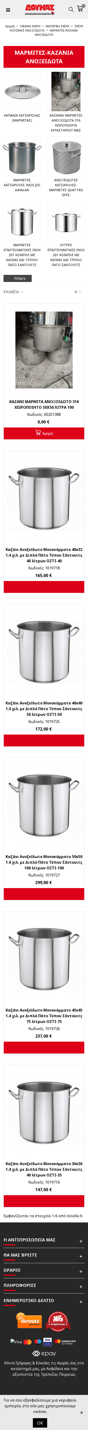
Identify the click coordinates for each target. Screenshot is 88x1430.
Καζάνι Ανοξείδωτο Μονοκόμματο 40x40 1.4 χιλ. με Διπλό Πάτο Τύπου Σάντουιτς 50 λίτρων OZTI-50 (44, 708)
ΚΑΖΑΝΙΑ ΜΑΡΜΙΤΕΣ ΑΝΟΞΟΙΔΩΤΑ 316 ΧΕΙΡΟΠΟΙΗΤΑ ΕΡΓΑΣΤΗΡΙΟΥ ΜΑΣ (66, 122)
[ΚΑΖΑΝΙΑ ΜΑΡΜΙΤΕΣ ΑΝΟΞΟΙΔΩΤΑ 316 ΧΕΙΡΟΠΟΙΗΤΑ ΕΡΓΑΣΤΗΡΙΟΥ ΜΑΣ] (66, 91)
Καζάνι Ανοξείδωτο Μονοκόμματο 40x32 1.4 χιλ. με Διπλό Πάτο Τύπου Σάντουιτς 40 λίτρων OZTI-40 (44, 555)
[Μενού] (8, 9)
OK (40, 1423)
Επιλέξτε (12, 291)
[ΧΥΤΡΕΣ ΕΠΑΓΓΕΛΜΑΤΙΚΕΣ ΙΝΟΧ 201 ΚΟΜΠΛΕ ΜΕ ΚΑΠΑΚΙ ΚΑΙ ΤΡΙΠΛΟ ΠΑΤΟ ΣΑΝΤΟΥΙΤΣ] (66, 221)
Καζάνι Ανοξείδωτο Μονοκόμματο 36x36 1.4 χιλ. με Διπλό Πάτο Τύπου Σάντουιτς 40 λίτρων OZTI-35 (44, 1169)
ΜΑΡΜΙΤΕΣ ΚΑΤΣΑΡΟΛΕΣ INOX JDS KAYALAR (22, 185)
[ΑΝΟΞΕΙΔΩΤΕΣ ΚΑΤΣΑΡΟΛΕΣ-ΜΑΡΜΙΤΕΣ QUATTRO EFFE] (66, 156)
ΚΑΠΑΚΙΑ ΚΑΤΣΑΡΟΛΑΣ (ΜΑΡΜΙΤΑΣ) (22, 118)
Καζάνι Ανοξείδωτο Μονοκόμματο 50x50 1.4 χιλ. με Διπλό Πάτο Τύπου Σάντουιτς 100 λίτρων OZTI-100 (44, 862)
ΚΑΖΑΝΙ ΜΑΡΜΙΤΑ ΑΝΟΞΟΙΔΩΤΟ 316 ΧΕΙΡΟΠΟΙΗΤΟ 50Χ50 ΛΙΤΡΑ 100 (44, 404)
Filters (20, 278)
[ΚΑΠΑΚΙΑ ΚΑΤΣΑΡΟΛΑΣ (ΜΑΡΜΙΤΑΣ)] (22, 91)
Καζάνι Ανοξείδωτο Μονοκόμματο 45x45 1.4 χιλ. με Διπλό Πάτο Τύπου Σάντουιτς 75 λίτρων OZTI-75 (44, 1016)
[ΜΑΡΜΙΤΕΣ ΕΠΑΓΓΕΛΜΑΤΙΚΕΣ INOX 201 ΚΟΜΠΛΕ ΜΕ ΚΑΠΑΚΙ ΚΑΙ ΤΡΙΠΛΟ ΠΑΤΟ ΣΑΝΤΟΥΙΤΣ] (22, 221)
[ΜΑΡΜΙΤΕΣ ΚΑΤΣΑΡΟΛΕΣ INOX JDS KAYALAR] (22, 156)
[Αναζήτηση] (71, 9)
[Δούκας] (39, 9)
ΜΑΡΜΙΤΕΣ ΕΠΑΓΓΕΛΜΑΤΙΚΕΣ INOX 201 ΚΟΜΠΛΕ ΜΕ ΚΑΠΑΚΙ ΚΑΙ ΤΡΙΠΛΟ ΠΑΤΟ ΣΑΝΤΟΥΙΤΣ (22, 255)
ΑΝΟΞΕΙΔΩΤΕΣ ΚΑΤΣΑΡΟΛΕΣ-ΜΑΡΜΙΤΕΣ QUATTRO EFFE (66, 187)
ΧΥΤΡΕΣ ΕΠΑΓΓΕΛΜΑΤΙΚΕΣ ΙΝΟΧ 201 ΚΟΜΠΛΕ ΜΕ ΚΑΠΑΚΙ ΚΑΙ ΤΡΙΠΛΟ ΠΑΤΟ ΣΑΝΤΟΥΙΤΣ (65, 255)
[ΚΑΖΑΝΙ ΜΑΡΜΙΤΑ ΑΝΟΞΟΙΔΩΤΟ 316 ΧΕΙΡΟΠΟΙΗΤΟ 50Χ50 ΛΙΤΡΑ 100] (44, 350)
